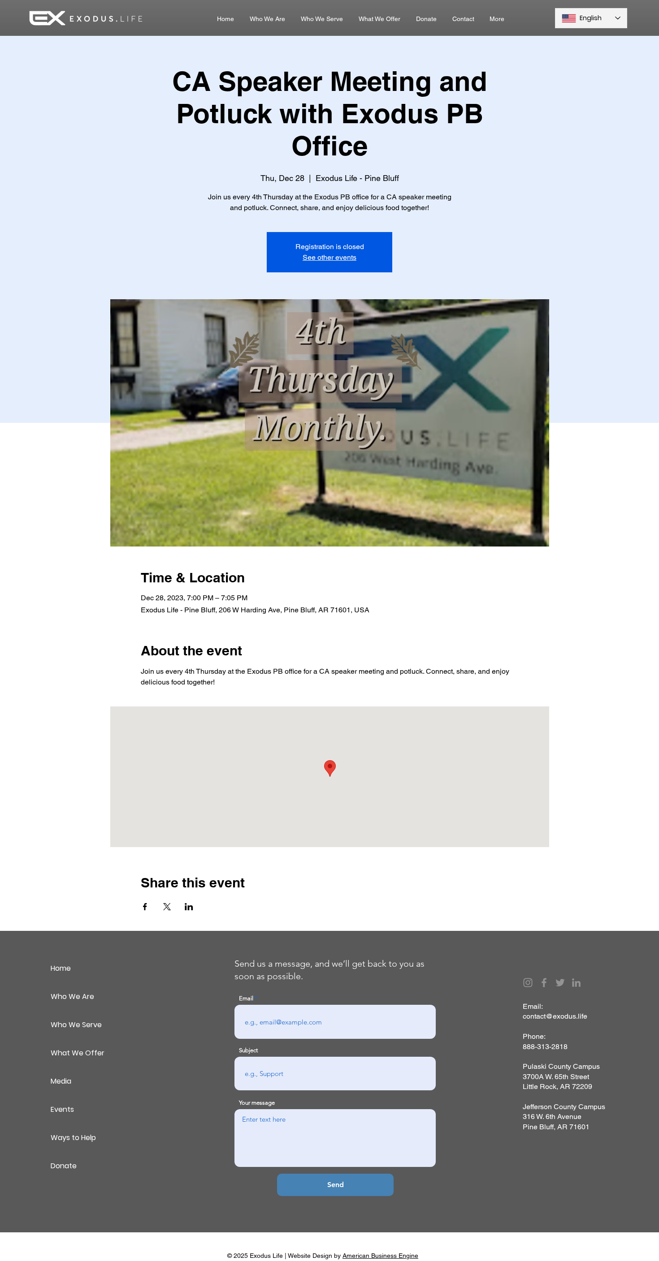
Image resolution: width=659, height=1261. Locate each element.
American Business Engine (380, 1255)
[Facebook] (544, 983)
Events (62, 1109)
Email (246, 998)
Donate (64, 1166)
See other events (329, 257)
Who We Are (72, 996)
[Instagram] (528, 983)
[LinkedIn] (576, 983)
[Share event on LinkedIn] (189, 906)
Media (61, 1081)
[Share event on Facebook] (145, 906)
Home (61, 968)
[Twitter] (560, 983)
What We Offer (77, 1053)
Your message (257, 1103)
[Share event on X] (167, 906)
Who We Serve (76, 1025)
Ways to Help (73, 1137)
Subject (248, 1050)
